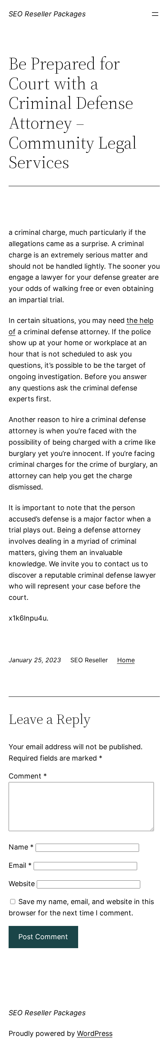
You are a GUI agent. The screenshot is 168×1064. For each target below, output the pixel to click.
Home (126, 660)
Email (20, 865)
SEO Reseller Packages (47, 14)
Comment (28, 776)
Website (22, 884)
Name (21, 847)
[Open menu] (155, 14)
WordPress (95, 1033)
